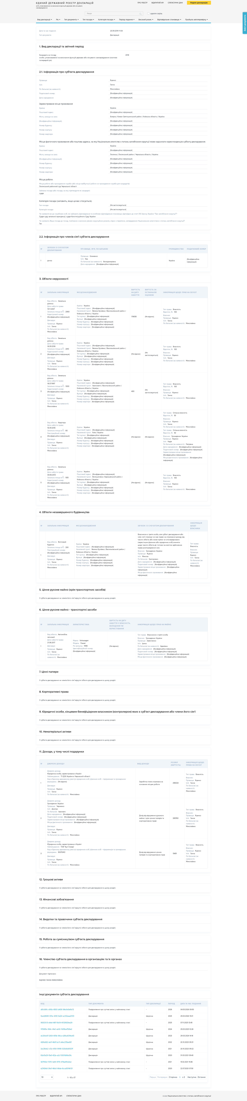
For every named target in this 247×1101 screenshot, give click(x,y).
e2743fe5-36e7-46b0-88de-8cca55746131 (57, 1068)
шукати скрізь (156, 13)
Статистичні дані (175, 3)
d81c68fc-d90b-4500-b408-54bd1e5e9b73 (57, 1009)
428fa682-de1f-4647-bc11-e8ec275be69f (56, 1042)
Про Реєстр (142, 3)
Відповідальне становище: (168, 20)
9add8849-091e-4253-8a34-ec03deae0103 (57, 1016)
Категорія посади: (105, 20)
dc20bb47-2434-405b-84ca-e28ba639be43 (57, 1036)
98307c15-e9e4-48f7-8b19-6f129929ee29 (56, 1022)
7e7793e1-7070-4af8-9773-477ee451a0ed (56, 1062)
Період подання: (126, 20)
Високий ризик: (145, 20)
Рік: (57, 20)
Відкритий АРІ (158, 3)
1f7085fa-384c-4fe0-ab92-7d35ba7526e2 (56, 1029)
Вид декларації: (43, 20)
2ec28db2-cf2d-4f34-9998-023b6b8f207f (57, 1049)
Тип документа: (70, 20)
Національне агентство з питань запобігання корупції (189, 1096)
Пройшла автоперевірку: (195, 20)
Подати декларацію (199, 3)
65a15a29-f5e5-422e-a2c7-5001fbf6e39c (56, 1055)
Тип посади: (88, 20)
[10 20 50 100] (47, 1077)
